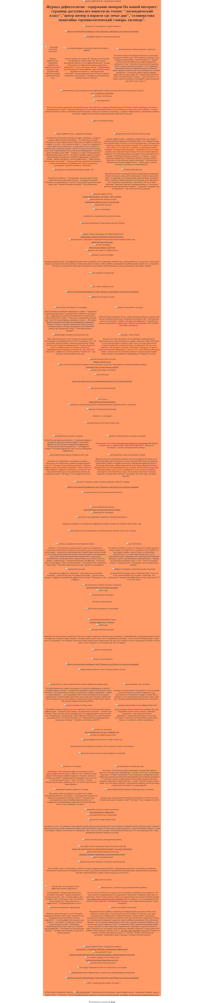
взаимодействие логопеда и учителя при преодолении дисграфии (101, 995)
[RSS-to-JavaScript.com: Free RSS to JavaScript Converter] (81, 992)
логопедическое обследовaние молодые (102, 588)
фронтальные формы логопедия (102, 248)
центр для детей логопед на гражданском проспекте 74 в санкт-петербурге (102, 381)
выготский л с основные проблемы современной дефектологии (102, 949)
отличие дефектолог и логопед (102, 622)
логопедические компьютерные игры (144, 995)
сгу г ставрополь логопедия (102, 93)
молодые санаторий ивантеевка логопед (102, 960)
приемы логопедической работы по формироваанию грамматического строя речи (102, 955)
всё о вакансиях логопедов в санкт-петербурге (105, 899)
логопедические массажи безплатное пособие (102, 510)
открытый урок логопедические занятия (102, 367)
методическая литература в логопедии (132, 443)
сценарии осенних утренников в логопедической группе (102, 854)
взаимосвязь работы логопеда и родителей (102, 202)
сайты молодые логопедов (102, 242)
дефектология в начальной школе (102, 402)
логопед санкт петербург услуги (134, 931)
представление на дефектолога (102, 812)
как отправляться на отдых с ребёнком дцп (102, 732)
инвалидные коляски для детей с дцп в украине (102, 197)
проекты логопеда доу (102, 362)
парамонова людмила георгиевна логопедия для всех (102, 237)
